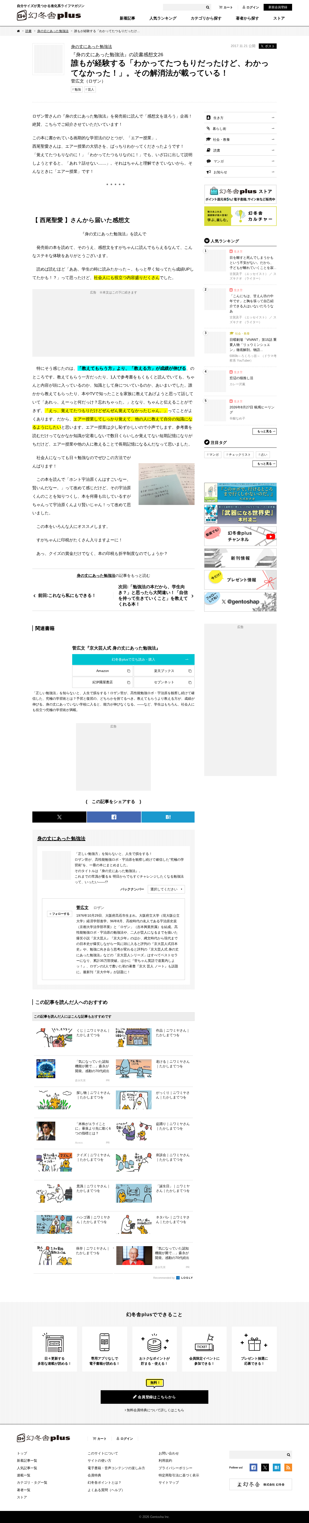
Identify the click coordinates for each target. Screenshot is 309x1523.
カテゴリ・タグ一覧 (32, 1482)
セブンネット (164, 682)
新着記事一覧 (27, 1460)
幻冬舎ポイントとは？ (104, 1482)
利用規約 (165, 1460)
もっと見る (264, 431)
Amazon (102, 671)
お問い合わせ (169, 1453)
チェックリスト (240, 454)
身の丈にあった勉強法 (53, 31)
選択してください (163, 889)
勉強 (78, 89)
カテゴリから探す (206, 18)
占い (264, 454)
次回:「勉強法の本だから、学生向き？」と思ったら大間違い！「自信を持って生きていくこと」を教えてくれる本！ (153, 595)
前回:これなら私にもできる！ (67, 595)
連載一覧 (23, 1475)
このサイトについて (103, 1453)
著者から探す (247, 18)
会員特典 (94, 1475)
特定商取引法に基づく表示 (179, 1475)
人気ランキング (162, 18)
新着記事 (127, 18)
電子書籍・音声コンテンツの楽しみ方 (116, 1468)
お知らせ (220, 172)
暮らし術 (219, 129)
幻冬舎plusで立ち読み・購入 (133, 659)
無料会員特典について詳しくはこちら (155, 1410)
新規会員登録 (277, 7)
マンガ (219, 161)
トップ (22, 1453)
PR (108, 1080)
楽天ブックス (164, 671)
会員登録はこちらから (157, 1397)
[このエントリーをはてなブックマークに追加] (277, 1468)
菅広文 (82, 907)
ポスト (270, 46)
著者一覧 (23, 1490)
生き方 (218, 118)
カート (228, 7)
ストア (279, 18)
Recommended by (164, 1277)
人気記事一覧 (27, 1468)
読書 (28, 31)
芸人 (91, 89)
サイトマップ (169, 1482)
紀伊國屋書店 (102, 682)
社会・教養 (221, 139)
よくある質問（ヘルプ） (106, 1490)
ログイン (252, 7)
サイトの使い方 (99, 1460)
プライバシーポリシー (175, 1468)
